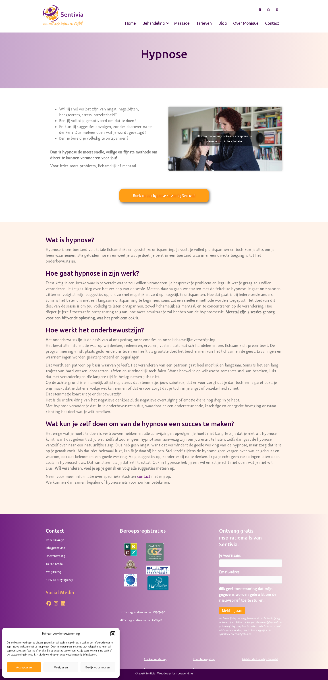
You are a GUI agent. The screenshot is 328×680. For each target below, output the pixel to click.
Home (130, 23)
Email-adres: (229, 572)
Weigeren (61, 667)
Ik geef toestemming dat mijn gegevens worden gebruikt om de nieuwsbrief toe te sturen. (247, 594)
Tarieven (204, 23)
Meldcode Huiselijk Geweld (260, 659)
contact (143, 476)
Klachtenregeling (204, 659)
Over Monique (246, 23)
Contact (272, 23)
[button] (113, 633)
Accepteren (24, 667)
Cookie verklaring (155, 659)
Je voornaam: (230, 555)
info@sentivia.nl (56, 548)
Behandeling (153, 23)
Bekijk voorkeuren (97, 667)
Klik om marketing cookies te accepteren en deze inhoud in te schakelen (225, 138)
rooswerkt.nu (184, 673)
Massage (182, 23)
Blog (222, 23)
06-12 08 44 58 (55, 540)
